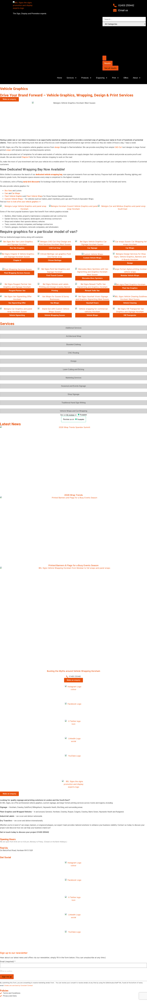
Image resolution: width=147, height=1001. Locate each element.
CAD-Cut (118, 147)
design (57, 147)
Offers (125, 78)
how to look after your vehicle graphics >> (24, 202)
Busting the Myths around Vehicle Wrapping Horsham (73, 671)
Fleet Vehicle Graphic (13, 196)
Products (85, 78)
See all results (110, 68)
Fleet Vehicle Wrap (34, 196)
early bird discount (31, 182)
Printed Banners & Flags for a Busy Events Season (73, 565)
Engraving (100, 78)
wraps (8, 150)
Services (70, 78)
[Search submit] (104, 58)
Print (114, 78)
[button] (2, 207)
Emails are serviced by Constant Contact (18, 985)
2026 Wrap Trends (73, 495)
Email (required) (7, 961)
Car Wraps (16, 193)
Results (107, 63)
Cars (6, 193)
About (135, 78)
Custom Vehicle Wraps (14, 199)
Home (59, 78)
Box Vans (8, 191)
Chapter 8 (26, 157)
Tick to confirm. (7, 971)
